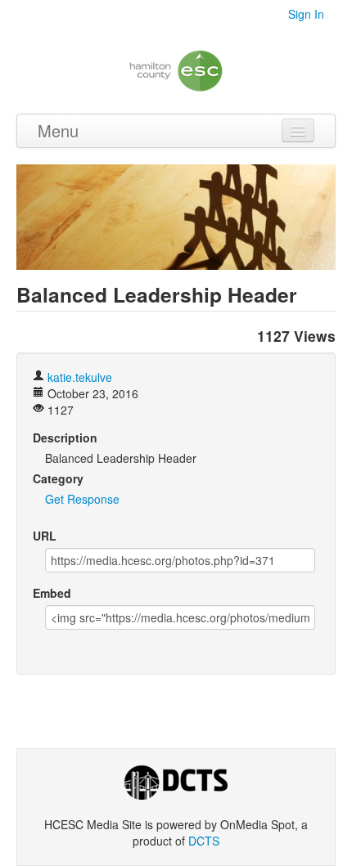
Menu (58, 130)
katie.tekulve (79, 377)
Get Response (82, 499)
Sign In (306, 14)
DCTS (203, 840)
